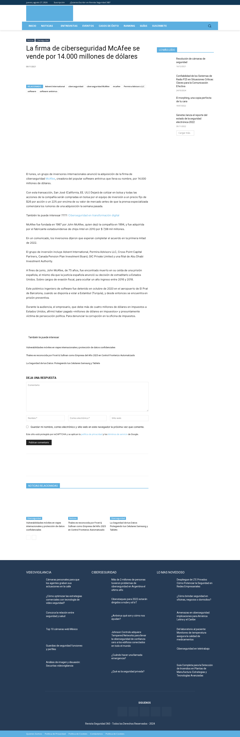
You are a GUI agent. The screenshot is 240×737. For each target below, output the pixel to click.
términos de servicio (118, 434)
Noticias (30, 40)
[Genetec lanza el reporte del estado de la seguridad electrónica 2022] (165, 119)
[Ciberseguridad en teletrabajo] (165, 653)
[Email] (62, 75)
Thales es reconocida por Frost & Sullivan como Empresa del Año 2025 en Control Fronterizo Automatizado (80, 355)
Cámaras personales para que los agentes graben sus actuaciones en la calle (62, 583)
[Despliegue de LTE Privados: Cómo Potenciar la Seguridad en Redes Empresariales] (165, 584)
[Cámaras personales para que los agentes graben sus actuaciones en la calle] (34, 584)
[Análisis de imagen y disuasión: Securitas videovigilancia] (34, 667)
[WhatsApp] (53, 75)
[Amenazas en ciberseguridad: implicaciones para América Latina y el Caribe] (165, 617)
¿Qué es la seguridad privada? (127, 671)
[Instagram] (212, 3)
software (32, 91)
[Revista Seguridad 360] (49, 13)
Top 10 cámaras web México (62, 629)
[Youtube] (207, 3)
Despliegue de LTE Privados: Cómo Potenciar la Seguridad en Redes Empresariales (194, 583)
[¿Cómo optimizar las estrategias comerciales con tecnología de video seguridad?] (34, 600)
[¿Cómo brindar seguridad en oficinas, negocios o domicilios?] (165, 600)
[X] (37, 75)
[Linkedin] (202, 3)
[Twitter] (197, 3)
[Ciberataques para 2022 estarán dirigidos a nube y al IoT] (100, 603)
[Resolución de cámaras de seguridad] (165, 63)
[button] (209, 26)
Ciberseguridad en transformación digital (93, 215)
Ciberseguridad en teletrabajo (193, 648)
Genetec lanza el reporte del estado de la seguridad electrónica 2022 (191, 118)
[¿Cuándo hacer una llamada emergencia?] (100, 659)
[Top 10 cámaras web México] (34, 633)
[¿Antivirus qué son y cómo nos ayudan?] (100, 620)
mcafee (116, 86)
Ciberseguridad (43, 40)
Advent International (55, 86)
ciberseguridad (75, 86)
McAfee (50, 178)
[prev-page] (28, 537)
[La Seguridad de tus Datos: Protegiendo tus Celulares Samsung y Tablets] (129, 506)
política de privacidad (91, 434)
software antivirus (48, 91)
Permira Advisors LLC (134, 86)
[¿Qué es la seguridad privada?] (100, 676)
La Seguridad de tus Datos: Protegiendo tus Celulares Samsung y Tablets (63, 363)
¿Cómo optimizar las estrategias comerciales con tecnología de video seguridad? (64, 599)
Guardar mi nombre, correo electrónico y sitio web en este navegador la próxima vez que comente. (87, 426)
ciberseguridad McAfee (98, 86)
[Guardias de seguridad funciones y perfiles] (34, 650)
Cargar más (184, 132)
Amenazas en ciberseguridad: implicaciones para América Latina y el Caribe (193, 616)
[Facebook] (192, 3)
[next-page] (34, 537)
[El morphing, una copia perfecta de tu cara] (165, 102)
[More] (70, 75)
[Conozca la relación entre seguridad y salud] (34, 617)
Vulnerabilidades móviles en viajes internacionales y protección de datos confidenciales (70, 347)
